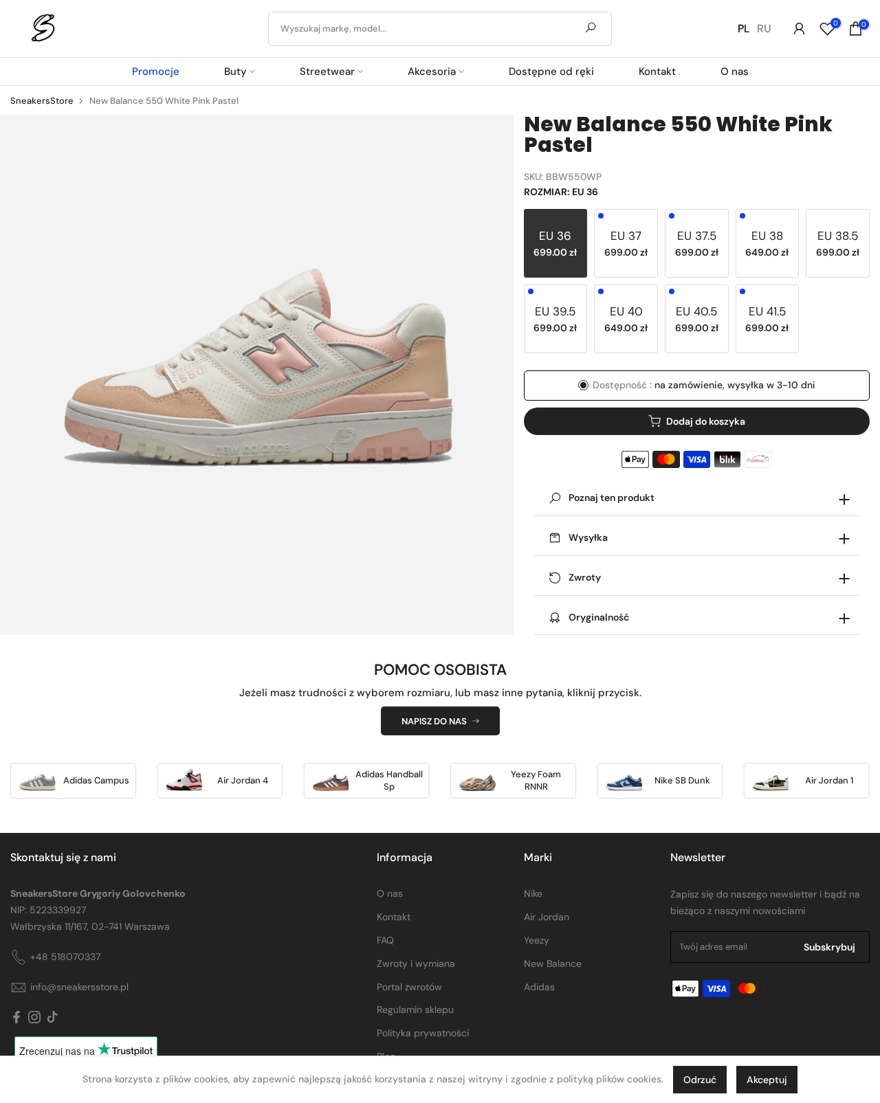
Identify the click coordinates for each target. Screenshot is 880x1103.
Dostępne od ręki (551, 71)
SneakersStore (42, 101)
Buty (235, 71)
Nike (533, 893)
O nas (734, 71)
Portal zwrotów (409, 987)
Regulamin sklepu (415, 1009)
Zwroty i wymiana (416, 963)
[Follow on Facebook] (16, 1018)
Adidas (539, 987)
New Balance (553, 963)
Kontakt (657, 71)
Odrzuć (699, 1079)
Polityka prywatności (423, 1033)
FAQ (385, 940)
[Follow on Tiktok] (52, 1018)
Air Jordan (546, 917)
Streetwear (327, 71)
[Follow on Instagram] (34, 1018)
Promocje (155, 71)
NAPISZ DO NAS (434, 721)
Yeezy (536, 940)
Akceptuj (767, 1079)
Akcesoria (432, 71)
